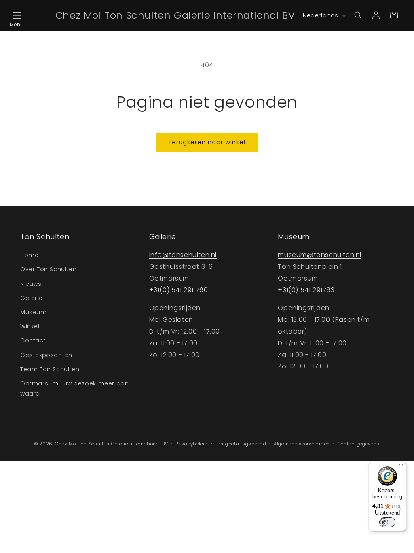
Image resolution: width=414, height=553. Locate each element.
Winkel (30, 326)
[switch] (387, 522)
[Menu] (401, 467)
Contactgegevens (359, 443)
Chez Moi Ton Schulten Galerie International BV (111, 443)
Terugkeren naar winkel (207, 142)
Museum (33, 312)
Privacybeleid (191, 443)
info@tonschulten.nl (183, 254)
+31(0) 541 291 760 (178, 290)
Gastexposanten (46, 355)
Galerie (31, 298)
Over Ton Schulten (48, 269)
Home (29, 255)
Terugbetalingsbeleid (240, 443)
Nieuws (31, 284)
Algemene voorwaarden (302, 443)
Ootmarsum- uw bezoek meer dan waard (74, 388)
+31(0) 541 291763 (306, 290)
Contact (33, 340)
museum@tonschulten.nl (319, 254)
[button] (17, 15)
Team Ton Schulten (49, 369)
